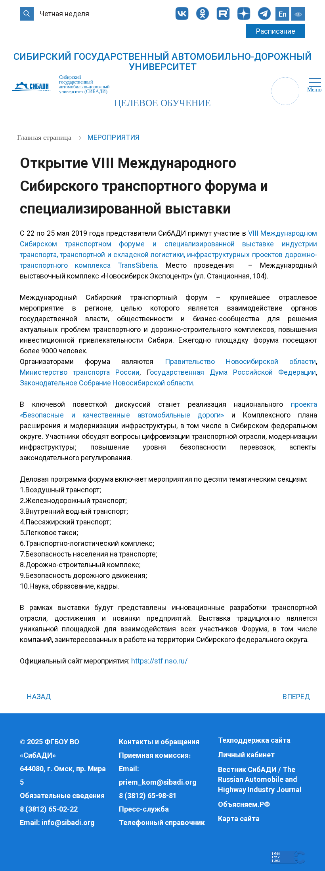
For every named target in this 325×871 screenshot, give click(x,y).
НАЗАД (38, 696)
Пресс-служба (144, 809)
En (283, 14)
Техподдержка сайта (254, 740)
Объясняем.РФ (244, 804)
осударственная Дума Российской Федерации (233, 372)
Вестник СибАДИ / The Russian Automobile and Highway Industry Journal (260, 779)
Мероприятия (114, 137)
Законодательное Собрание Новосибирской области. (107, 383)
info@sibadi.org (68, 822)
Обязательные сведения (62, 795)
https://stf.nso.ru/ (159, 661)
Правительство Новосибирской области (240, 361)
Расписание (275, 31)
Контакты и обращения (159, 742)
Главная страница (45, 137)
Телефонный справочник (162, 822)
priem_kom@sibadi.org (158, 782)
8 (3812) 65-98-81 (148, 795)
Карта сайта (239, 818)
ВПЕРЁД (297, 696)
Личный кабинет (246, 755)
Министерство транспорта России (80, 372)
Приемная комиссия (154, 755)
